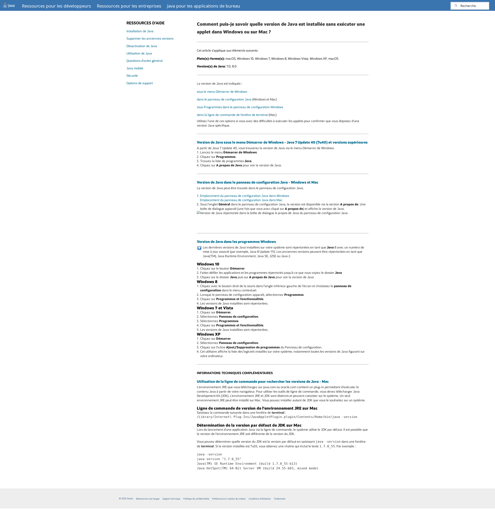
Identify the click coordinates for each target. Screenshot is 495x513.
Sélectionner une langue (148, 498)
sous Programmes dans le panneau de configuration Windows (240, 107)
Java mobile (134, 68)
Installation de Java (140, 31)
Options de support (139, 83)
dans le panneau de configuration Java (224, 99)
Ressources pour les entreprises (129, 6)
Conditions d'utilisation (260, 498)
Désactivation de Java (141, 46)
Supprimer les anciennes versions (149, 38)
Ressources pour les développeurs (56, 6)
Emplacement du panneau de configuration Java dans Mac (241, 200)
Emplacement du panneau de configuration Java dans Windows (244, 196)
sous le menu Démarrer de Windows (222, 91)
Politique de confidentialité (196, 498)
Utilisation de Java (139, 53)
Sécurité (132, 75)
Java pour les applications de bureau (203, 6)
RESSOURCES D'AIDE (145, 22)
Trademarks (279, 498)
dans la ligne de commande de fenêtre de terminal (232, 115)
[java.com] (9, 5)
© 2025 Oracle (126, 498)
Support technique (171, 498)
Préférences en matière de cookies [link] (229, 498)
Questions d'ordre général (144, 61)
